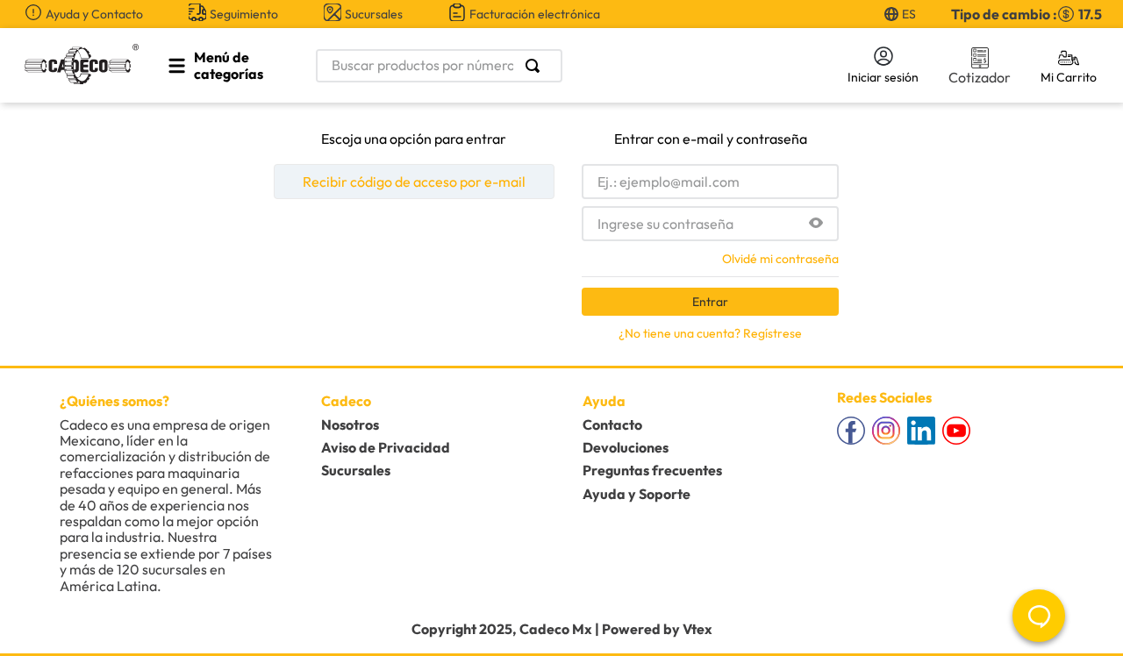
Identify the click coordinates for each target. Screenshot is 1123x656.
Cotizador (979, 77)
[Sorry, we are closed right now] (1038, 615)
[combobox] (572, 65)
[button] (816, 224)
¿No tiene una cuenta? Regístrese (710, 333)
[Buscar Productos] (536, 66)
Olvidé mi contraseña (780, 259)
